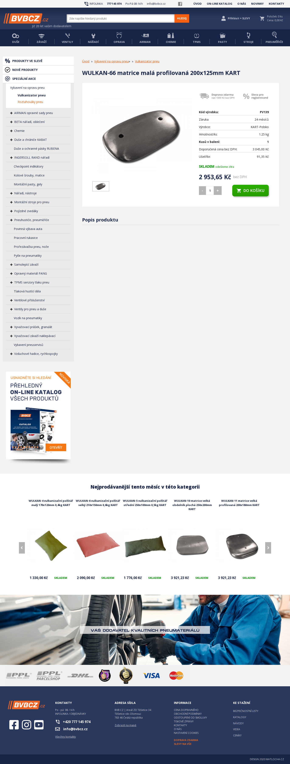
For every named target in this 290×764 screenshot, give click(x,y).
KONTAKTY (276, 4)
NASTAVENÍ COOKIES (186, 733)
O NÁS (241, 4)
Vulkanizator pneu (32, 95)
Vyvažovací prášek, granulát (33, 327)
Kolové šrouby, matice (29, 175)
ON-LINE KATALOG (219, 4)
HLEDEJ (182, 18)
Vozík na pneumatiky (28, 318)
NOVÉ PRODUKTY (25, 70)
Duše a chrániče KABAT (30, 140)
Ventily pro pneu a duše (30, 309)
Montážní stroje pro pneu (31, 202)
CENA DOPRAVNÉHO (186, 710)
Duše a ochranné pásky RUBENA (36, 149)
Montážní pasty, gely (28, 184)
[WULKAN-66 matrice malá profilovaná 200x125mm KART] (142, 135)
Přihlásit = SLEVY (239, 18)
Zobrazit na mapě (125, 725)
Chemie (19, 131)
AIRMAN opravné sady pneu (33, 113)
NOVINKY (257, 4)
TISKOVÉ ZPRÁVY (184, 721)
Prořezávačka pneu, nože (31, 247)
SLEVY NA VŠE (182, 744)
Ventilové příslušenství (29, 300)
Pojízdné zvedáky (26, 211)
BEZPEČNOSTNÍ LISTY (245, 711)
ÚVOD (197, 4)
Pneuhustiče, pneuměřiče (31, 220)
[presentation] (22, 548)
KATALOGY (239, 717)
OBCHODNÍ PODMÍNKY (188, 714)
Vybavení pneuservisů (28, 345)
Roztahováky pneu (30, 102)
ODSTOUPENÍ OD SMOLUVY (190, 717)
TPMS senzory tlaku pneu (31, 282)
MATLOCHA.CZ (275, 759)
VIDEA (236, 729)
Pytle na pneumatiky (28, 256)
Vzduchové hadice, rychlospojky (36, 354)
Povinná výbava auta (28, 229)
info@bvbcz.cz (156, 4)
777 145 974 (114, 4)
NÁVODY (238, 723)
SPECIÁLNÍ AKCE (24, 79)
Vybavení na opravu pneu (27, 88)
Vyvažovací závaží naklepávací (34, 336)
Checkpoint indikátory (28, 166)
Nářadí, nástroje (25, 193)
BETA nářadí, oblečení (29, 122)
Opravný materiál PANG (30, 273)
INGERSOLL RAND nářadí (31, 157)
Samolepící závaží (26, 264)
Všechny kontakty (65, 737)
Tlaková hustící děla (27, 291)
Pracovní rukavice (26, 238)
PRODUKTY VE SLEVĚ (27, 61)
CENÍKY (237, 735)
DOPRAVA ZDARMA (186, 740)
